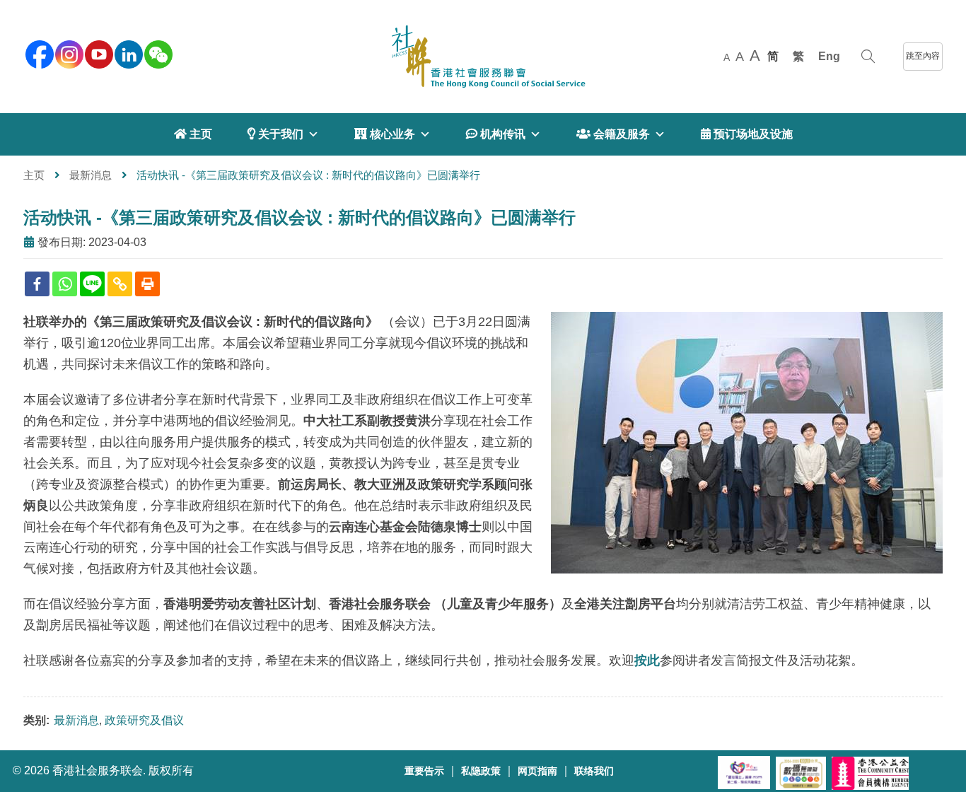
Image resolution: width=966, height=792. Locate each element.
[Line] (92, 284)
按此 (647, 660)
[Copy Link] (119, 284)
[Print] (147, 284)
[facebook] (38, 53)
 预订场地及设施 (747, 134)
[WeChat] (157, 53)
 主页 (193, 134)
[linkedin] (127, 53)
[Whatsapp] (64, 284)
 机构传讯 (495, 134)
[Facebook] (37, 284)
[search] (868, 56)
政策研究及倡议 (144, 720)
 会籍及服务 (613, 134)
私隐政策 (481, 771)
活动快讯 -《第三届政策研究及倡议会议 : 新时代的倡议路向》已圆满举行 (299, 217)
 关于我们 (275, 134)
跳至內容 (923, 56)
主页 (34, 175)
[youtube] (97, 53)
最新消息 (90, 175)
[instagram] (68, 53)
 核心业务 (384, 134)
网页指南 (537, 771)
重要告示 (424, 771)
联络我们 (594, 771)
